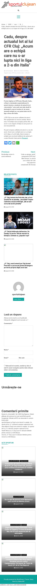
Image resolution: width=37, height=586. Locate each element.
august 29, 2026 (9, 207)
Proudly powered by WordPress (14, 579)
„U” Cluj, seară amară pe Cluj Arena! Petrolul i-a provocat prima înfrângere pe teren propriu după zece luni (18, 266)
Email (6, 358)
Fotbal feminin (24, 461)
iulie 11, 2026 (19, 536)
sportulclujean (9, 71)
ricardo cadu (20, 73)
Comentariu (8, 323)
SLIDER (24, 525)
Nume (6, 350)
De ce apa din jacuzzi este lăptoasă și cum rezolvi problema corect (18, 500)
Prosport (25, 138)
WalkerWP (21, 581)
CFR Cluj (14, 73)
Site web (21, 358)
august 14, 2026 (19, 472)
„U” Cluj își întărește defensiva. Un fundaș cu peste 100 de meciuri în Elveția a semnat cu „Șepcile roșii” (16, 234)
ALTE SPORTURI (14, 461)
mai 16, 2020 (19, 71)
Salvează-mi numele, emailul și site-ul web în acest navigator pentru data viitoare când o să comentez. (18, 368)
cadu (9, 73)
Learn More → (18, 299)
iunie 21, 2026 (19, 568)
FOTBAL (26, 71)
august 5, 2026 (19, 504)
